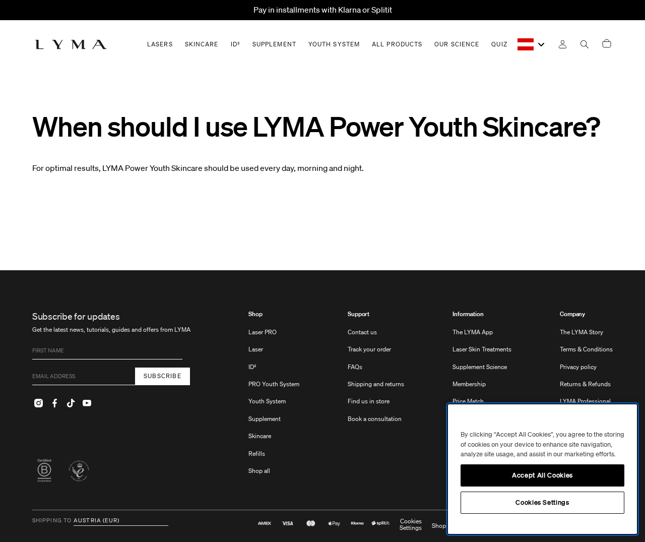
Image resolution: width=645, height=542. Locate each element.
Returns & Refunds (585, 384)
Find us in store (369, 401)
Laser (255, 349)
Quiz (499, 44)
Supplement (264, 418)
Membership (469, 384)
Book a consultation (375, 418)
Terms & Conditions (586, 349)
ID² (252, 367)
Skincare (259, 436)
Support (358, 314)
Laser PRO (262, 332)
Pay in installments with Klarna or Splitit (322, 10)
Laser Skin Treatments (482, 349)
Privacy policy (578, 367)
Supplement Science (480, 367)
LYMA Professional (585, 401)
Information (468, 314)
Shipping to (52, 520)
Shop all (259, 470)
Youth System (267, 401)
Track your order (369, 349)
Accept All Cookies (542, 475)
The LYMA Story (581, 332)
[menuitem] (273, 398)
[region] (542, 469)
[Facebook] (54, 403)
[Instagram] (38, 403)
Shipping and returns (376, 384)
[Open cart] (607, 44)
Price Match (468, 401)
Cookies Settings (411, 525)
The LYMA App (473, 332)
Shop (255, 314)
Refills (256, 453)
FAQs (355, 367)
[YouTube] (87, 403)
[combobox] (532, 44)
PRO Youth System (273, 384)
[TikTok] (70, 403)
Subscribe (162, 376)
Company (572, 314)
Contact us (362, 332)
